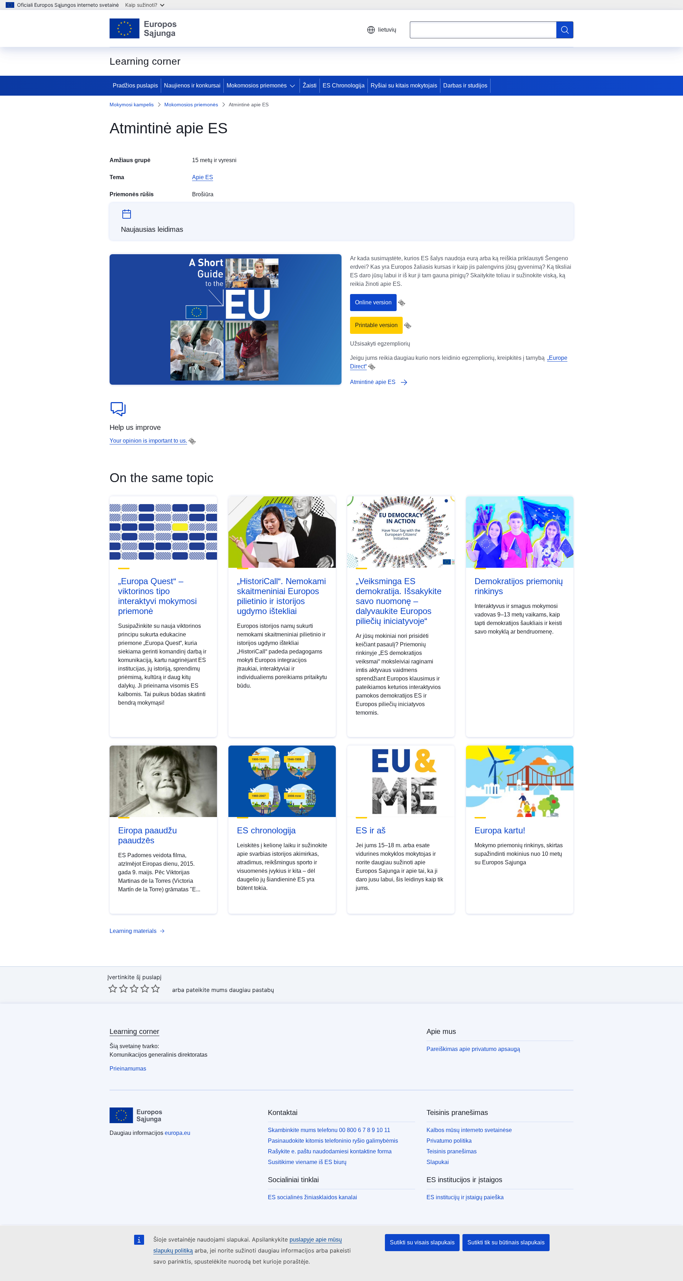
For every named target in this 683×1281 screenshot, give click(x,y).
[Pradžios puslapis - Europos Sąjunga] (143, 28)
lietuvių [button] (387, 30)
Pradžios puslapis (135, 85)
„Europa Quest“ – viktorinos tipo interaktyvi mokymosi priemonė (157, 596)
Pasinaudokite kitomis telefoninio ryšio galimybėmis (333, 1141)
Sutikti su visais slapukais (422, 1242)
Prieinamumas (128, 1069)
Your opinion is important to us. (148, 441)
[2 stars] (118, 988)
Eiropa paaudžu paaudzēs (147, 835)
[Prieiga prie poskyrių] (294, 86)
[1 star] (112, 988)
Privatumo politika (449, 1141)
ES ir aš (371, 830)
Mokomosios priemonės (257, 85)
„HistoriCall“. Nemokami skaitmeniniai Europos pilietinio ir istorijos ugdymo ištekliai (281, 596)
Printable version (376, 325)
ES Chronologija (344, 85)
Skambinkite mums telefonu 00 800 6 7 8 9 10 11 (329, 1130)
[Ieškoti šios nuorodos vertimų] (401, 302)
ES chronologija (266, 830)
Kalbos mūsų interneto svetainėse (469, 1130)
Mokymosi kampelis (132, 104)
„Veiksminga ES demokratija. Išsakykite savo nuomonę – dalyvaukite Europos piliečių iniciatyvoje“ (398, 601)
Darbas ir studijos (465, 85)
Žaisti (310, 85)
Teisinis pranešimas (452, 1151)
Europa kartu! (500, 830)
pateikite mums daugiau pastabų (230, 989)
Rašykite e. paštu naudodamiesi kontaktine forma (330, 1151)
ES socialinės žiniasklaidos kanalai (312, 1197)
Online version (373, 302)
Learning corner (134, 1031)
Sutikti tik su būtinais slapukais (506, 1242)
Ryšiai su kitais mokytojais (404, 85)
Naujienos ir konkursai (192, 85)
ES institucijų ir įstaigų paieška (465, 1197)
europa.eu (177, 1133)
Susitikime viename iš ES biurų (307, 1162)
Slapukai (438, 1162)
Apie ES (202, 177)
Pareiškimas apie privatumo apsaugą (473, 1049)
